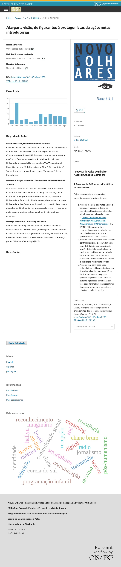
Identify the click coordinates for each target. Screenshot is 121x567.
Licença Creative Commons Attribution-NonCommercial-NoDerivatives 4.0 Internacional (94, 220)
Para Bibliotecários (14, 400)
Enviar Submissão (17, 343)
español (10, 366)
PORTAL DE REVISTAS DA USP (17, 4)
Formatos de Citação (85, 326)
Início (8, 18)
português (11, 371)
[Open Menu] (6, 9)
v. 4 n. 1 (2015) (32, 18)
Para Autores (12, 395)
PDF (80, 110)
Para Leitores (12, 390)
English (9, 362)
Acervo (18, 18)
